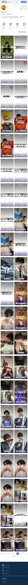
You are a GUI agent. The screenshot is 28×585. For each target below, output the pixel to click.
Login (24, 1)
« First (2, 553)
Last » (14, 556)
